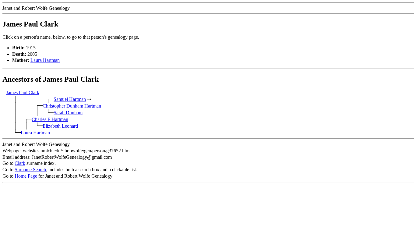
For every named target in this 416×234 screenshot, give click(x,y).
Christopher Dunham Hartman (72, 105)
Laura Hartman (45, 60)
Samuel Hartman (70, 99)
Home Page (26, 176)
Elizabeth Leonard (60, 126)
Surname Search (30, 169)
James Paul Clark (22, 92)
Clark (20, 163)
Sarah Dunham (68, 112)
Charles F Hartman (50, 119)
